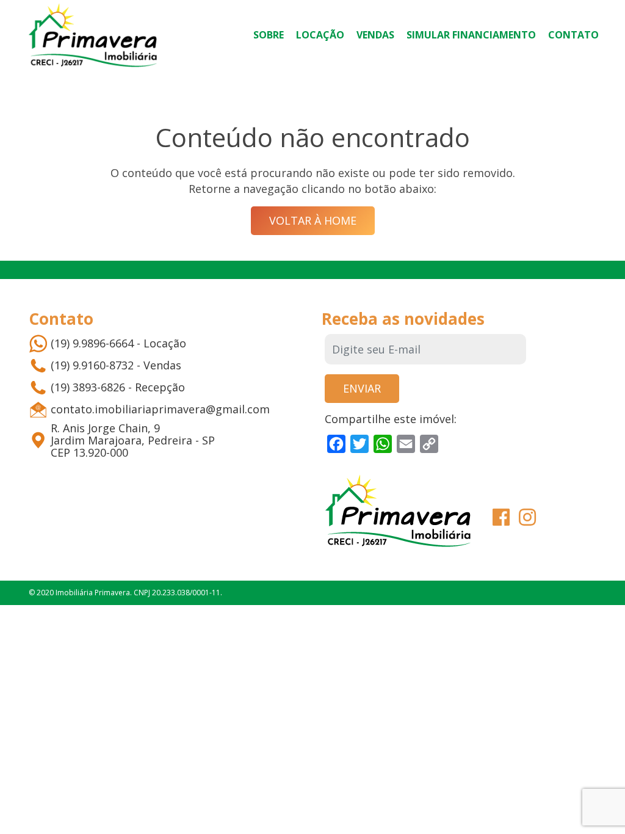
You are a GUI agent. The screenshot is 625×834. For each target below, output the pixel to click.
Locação (320, 35)
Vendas (375, 35)
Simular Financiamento (471, 35)
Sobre (268, 35)
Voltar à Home (312, 220)
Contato (573, 35)
